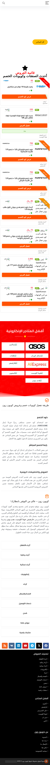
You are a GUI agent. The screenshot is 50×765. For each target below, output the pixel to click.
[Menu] (47, 3)
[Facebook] (46, 646)
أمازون (45, 703)
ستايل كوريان (42, 281)
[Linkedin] (18, 646)
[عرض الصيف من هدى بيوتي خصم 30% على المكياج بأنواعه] (41, 236)
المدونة (44, 737)
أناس (45, 721)
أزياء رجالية (43, 193)
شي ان (44, 717)
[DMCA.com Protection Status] (11, 761)
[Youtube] (25, 646)
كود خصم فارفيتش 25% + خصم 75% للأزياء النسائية (19, 150)
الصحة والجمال (42, 222)
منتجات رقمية (42, 690)
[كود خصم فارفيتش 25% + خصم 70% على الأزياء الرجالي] (41, 178)
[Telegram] (32, 646)
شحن (44, 101)
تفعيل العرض (25, 125)
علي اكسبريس (42, 710)
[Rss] (5, 646)
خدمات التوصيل (42, 680)
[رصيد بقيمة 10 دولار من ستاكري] (41, 87)
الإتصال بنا (43, 744)
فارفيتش (42, 166)
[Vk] (12, 646)
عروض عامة (43, 687)
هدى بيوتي (41, 223)
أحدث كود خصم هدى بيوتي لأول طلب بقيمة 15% (18, 208)
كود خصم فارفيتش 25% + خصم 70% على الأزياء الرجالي (19, 179)
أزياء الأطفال (42, 135)
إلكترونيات (43, 669)
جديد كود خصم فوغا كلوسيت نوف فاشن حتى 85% (19, 116)
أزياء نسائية (43, 164)
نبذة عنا (44, 741)
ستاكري (45, 103)
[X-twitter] (39, 646)
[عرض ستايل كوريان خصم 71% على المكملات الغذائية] (41, 265)
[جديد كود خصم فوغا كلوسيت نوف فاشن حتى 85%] (41, 115)
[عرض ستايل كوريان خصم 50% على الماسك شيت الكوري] (41, 294)
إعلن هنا (44, 747)
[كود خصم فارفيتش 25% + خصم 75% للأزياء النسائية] (41, 149)
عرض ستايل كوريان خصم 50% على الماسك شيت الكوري (20, 295)
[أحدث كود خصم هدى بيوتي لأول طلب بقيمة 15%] (41, 207)
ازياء (45, 673)
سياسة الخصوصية (41, 751)
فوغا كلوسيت (43, 137)
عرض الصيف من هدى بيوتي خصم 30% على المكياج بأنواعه (18, 237)
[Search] (3, 3)
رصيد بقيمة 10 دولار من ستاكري (20, 86)
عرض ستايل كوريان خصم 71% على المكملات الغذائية (20, 266)
